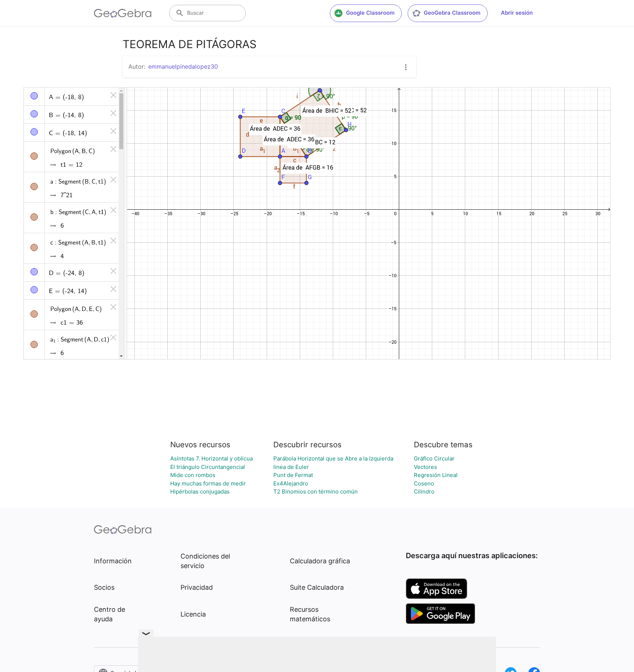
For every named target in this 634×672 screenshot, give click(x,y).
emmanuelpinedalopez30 (183, 66)
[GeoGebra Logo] (123, 13)
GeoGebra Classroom (452, 12)
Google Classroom (370, 12)
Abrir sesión (517, 12)
